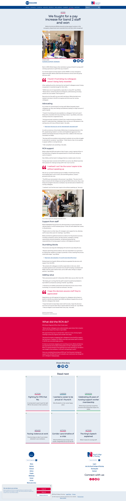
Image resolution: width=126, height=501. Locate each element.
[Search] (36, 460)
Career (65, 7)
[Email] (81, 60)
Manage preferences (44, 495)
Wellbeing (58, 7)
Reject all (44, 492)
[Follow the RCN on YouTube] (96, 480)
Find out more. (55, 355)
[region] (27, 491)
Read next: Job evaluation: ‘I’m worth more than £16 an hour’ (61, 257)
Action (71, 7)
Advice (45, 7)
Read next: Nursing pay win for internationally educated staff (61, 126)
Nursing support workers (51, 61)
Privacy (74, 494)
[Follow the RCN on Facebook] (90, 480)
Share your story (31, 482)
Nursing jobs (94, 468)
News (27, 7)
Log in (94, 464)
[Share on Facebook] (74, 60)
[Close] (50, 485)
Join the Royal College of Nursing (94, 466)
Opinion (33, 7)
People (51, 7)
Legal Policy (68, 494)
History (77, 7)
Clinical (39, 7)
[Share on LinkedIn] (78, 60)
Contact (94, 471)
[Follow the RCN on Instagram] (93, 480)
